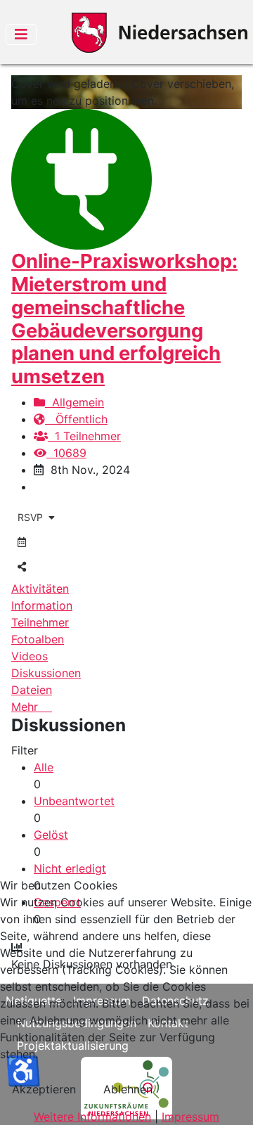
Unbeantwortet (74, 801)
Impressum (190, 1117)
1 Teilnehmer (84, 436)
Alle (43, 767)
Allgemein (74, 402)
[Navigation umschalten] (21, 34)
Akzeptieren (44, 1089)
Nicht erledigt (70, 868)
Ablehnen (128, 1089)
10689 (66, 453)
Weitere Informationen (92, 1117)
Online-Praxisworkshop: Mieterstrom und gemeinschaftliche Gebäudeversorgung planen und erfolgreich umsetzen (124, 318)
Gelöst (51, 835)
